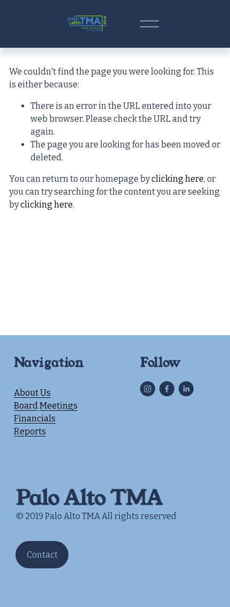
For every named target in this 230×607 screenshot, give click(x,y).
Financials (35, 418)
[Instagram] (147, 388)
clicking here (177, 179)
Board (26, 406)
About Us (32, 393)
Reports (30, 431)
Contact (42, 555)
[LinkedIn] (186, 388)
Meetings (59, 406)
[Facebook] (166, 388)
